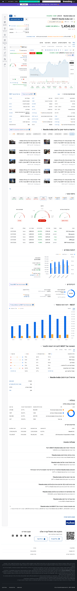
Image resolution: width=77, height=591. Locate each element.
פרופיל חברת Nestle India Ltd (62, 377)
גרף (70, 42)
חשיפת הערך (13, 25)
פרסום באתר (33, 551)
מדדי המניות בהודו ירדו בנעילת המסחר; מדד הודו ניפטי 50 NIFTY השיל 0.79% (29, 181)
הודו (10, 390)
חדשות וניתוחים (62, 42)
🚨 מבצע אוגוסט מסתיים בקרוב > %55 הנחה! (29, 1)
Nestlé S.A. (71, 431)
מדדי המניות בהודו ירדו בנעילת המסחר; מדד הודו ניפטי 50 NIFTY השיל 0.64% (29, 151)
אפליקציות (72, 548)
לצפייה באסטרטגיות (31, 36)
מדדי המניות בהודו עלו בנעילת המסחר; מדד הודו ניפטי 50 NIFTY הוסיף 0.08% (64, 151)
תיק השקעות (72, 551)
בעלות (65, 46)
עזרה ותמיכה (33, 554)
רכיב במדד (44, 46)
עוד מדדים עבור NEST (14, 94)
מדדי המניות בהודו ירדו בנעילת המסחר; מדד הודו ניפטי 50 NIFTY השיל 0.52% (64, 142)
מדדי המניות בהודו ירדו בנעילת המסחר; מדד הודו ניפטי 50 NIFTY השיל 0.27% (64, 181)
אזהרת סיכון (4, 587)
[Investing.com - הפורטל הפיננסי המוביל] (69, 1)
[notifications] (6, 1)
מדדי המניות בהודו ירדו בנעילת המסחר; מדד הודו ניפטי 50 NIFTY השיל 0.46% (64, 171)
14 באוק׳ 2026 (35, 116)
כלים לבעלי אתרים (70, 554)
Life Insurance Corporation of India (65, 434)
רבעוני (69, 308)
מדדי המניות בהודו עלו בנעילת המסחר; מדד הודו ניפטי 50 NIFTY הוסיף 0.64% (64, 161)
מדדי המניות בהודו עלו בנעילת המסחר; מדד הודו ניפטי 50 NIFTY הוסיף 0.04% (29, 142)
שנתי (74, 308)
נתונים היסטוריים (59, 46)
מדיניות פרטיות (12, 587)
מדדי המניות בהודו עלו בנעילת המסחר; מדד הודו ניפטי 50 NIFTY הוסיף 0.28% (29, 161)
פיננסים (54, 42)
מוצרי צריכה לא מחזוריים (15, 384)
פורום (41, 42)
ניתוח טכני (47, 42)
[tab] (72, 198)
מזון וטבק (11, 381)
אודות (34, 548)
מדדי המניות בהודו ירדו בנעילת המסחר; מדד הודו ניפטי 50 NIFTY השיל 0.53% (29, 171)
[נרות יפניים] (73, 50)
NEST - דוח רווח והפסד (65, 305)
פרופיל (69, 46)
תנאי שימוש (19, 587)
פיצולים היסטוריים (50, 46)
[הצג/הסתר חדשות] (42, 50)
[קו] (70, 50)
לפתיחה (50, 371)
